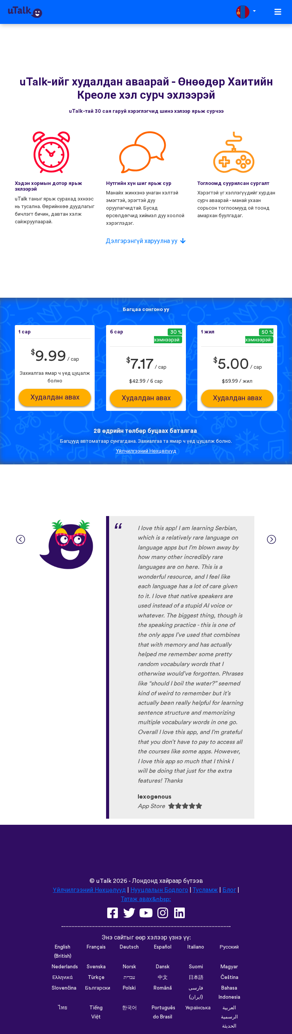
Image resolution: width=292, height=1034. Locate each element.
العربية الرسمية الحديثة (229, 1017)
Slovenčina (64, 988)
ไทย (62, 1007)
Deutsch (129, 947)
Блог (229, 890)
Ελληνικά (62, 977)
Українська (198, 1007)
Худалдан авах (54, 397)
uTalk (103, 881)
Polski (129, 988)
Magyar (229, 966)
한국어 (129, 1007)
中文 (163, 977)
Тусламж (205, 890)
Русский (229, 947)
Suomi (196, 966)
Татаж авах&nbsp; (146, 899)
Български (97, 988)
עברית (129, 977)
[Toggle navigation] (278, 12)
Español (162, 947)
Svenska (96, 966)
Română (163, 988)
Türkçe (96, 977)
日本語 (196, 977)
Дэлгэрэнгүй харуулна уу (142, 241)
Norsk (129, 966)
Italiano (195, 947)
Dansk (163, 966)
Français (96, 947)
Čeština (229, 977)
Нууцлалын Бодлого (159, 890)
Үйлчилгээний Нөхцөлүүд (146, 451)
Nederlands (65, 966)
